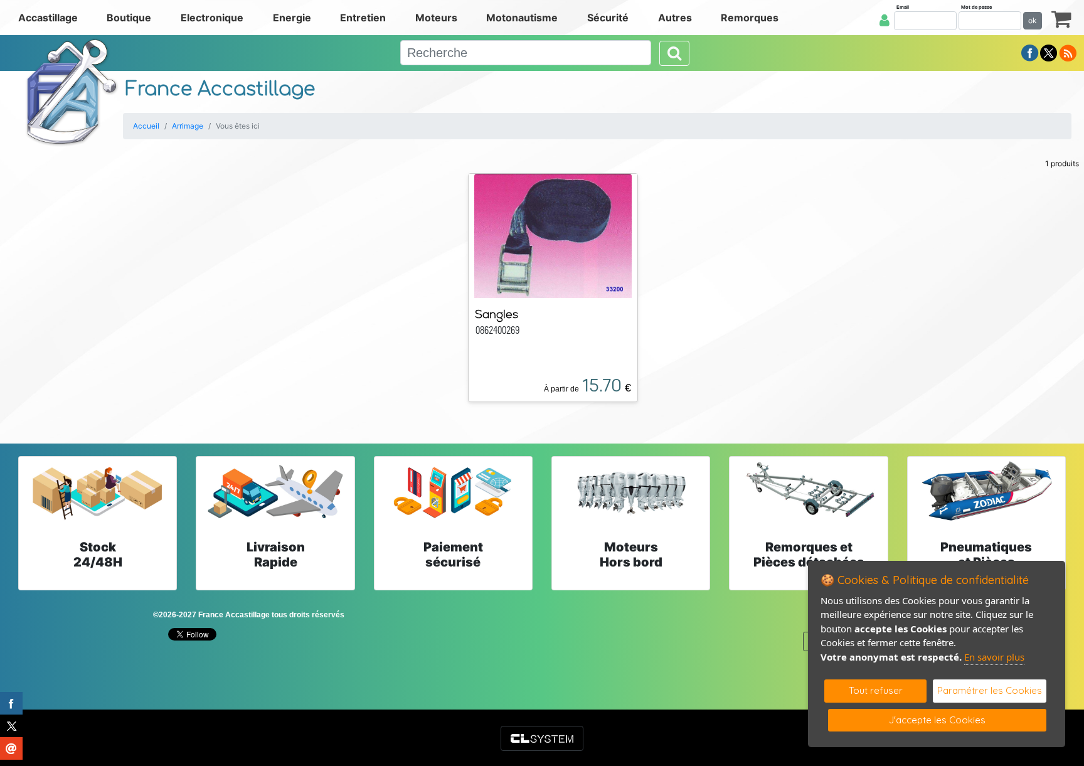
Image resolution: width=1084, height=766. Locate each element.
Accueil (146, 125)
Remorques (749, 17)
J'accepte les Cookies (937, 720)
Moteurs (436, 17)
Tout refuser (876, 690)
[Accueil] (72, 91)
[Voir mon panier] (1061, 18)
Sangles (496, 314)
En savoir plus (994, 657)
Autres (675, 17)
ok (1032, 20)
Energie (292, 17)
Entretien (363, 17)
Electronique (212, 17)
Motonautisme (522, 17)
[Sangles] (553, 234)
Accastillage (48, 17)
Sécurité (608, 17)
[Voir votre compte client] (884, 20)
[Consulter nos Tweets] (1048, 52)
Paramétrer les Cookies (989, 690)
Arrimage (187, 125)
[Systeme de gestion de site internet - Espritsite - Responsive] (542, 738)
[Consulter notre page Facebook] (1030, 52)
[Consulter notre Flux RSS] (1067, 52)
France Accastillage (220, 89)
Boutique (129, 17)
